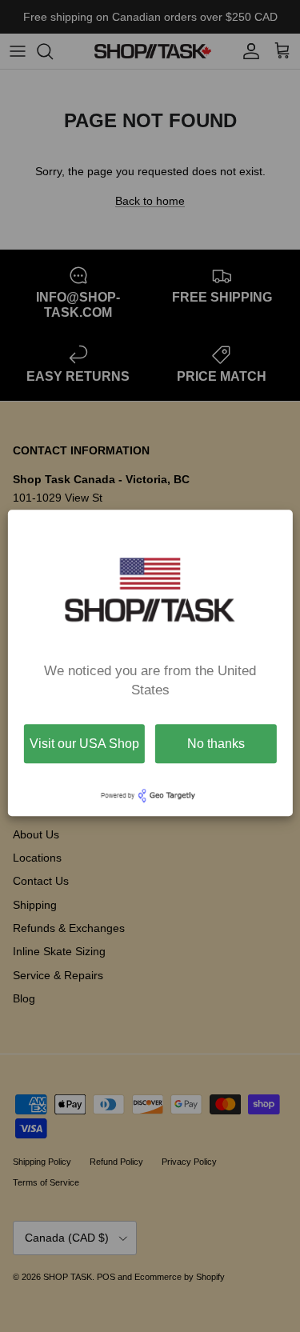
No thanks (216, 743)
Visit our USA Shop (84, 743)
